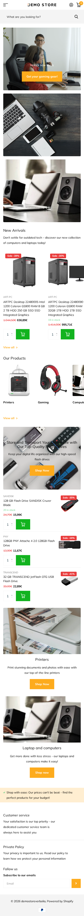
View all (9, 347)
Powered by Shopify (60, 901)
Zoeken (76, 16)
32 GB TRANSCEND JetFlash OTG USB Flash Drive (28, 579)
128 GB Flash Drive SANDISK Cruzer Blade (27, 503)
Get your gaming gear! (42, 76)
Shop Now (42, 470)
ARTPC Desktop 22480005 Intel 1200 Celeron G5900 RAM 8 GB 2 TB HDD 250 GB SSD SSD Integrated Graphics (24, 308)
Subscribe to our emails (19, 875)
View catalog (5, 5)
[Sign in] (71, 5)
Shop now (42, 772)
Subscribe (76, 883)
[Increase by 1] (12, 330)
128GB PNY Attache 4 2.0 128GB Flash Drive (29, 543)
